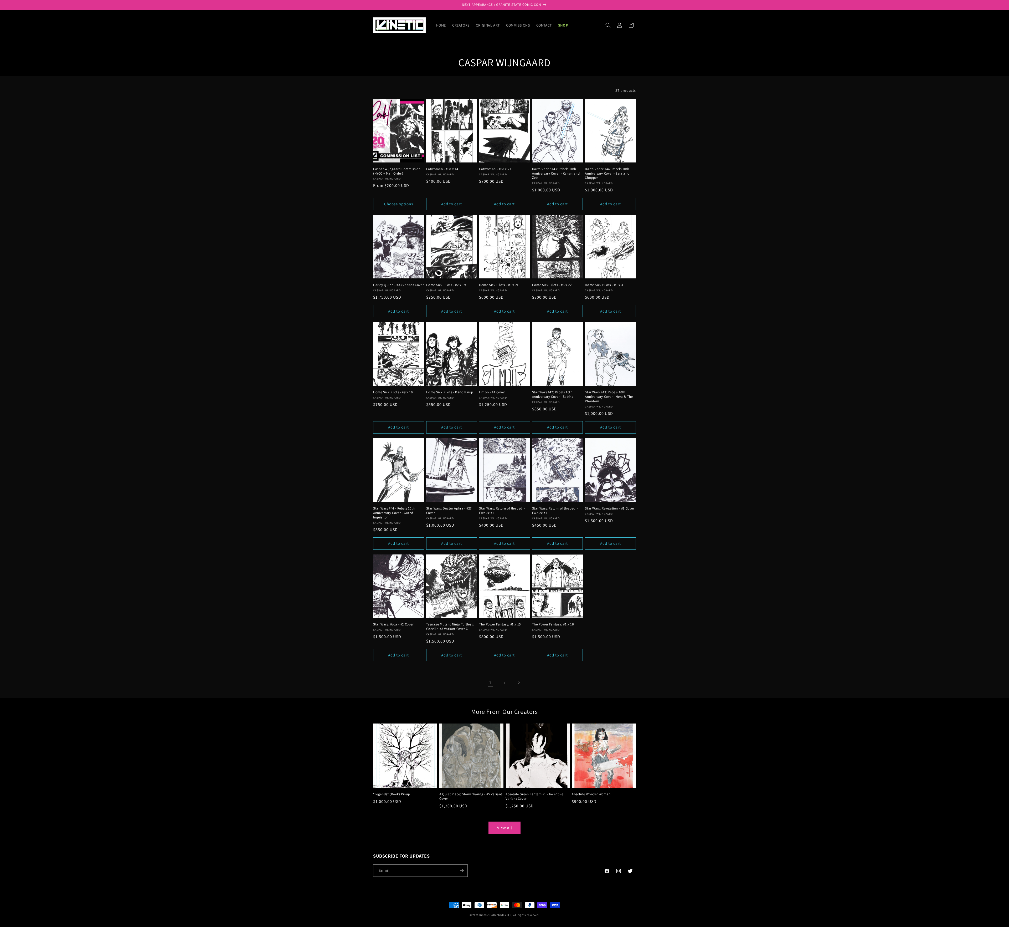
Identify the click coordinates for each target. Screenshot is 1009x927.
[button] (608, 25)
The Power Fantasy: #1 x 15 (500, 624)
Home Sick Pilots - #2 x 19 (446, 285)
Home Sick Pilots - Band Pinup (449, 392)
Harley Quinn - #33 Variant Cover (398, 285)
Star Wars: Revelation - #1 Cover (609, 508)
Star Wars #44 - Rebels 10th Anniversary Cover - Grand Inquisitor (394, 512)
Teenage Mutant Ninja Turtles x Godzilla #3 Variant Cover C (450, 626)
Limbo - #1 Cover (492, 392)
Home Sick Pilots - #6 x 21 (499, 285)
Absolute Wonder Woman (591, 794)
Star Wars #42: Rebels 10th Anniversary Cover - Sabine (553, 394)
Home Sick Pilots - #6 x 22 (552, 285)
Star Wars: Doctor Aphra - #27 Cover (449, 510)
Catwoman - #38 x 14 (442, 169)
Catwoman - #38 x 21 (495, 169)
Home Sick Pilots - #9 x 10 (393, 392)
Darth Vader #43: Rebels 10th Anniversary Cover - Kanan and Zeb (556, 173)
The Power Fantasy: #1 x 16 (553, 624)
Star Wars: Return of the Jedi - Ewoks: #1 (502, 510)
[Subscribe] (461, 870)
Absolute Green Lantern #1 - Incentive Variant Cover (534, 796)
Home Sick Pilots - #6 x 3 (604, 285)
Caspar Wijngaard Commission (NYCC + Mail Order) (396, 171)
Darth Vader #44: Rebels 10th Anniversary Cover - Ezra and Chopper (607, 173)
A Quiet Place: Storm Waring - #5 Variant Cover (470, 796)
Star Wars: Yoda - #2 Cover (393, 624)
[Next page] (518, 683)
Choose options (398, 203)
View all (504, 827)
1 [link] (490, 682)
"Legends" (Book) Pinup (391, 794)
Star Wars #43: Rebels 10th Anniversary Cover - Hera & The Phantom (609, 396)
